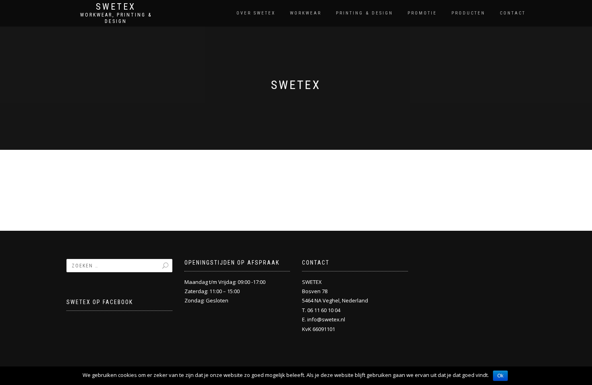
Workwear (305, 13)
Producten (468, 13)
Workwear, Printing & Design (116, 18)
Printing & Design (364, 13)
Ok (500, 376)
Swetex (116, 7)
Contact (513, 13)
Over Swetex (255, 13)
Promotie (422, 13)
